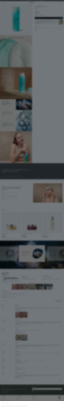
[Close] (62, 402)
